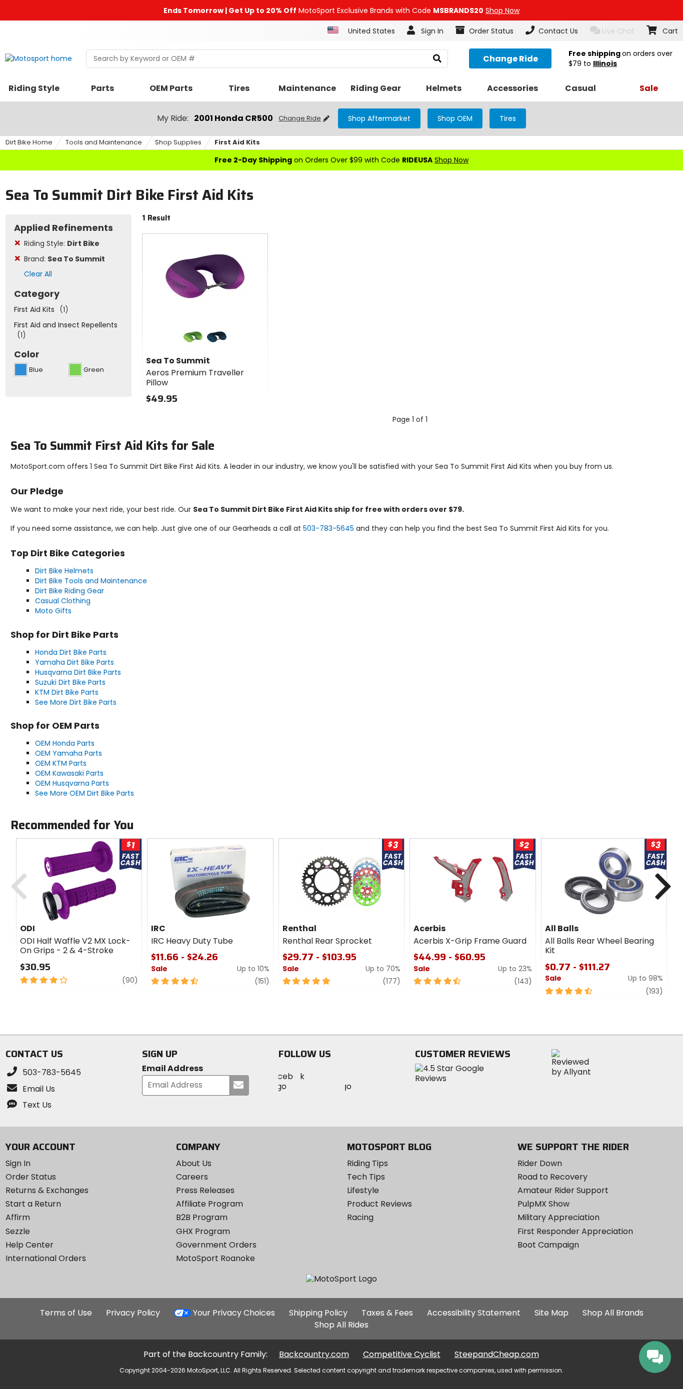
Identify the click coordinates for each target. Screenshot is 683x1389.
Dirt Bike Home (29, 142)
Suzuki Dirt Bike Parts (70, 682)
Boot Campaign (548, 1245)
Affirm (18, 1217)
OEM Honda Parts (64, 743)
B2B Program (202, 1217)
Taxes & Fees (387, 1313)
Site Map (551, 1313)
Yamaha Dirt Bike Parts (74, 662)
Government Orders (216, 1245)
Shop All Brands (613, 1313)
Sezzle (18, 1231)
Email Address (172, 1069)
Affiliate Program (209, 1204)
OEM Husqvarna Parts (72, 783)
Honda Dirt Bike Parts (70, 652)
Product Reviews (379, 1204)
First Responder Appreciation (575, 1231)
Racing (360, 1217)
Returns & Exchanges (47, 1190)
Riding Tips (367, 1163)
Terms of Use (66, 1313)
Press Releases (205, 1190)
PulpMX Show (544, 1204)
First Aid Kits (237, 142)
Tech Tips (366, 1177)
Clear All (38, 274)
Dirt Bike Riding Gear (69, 591)
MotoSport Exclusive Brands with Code (342, 10)
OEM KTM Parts (60, 763)
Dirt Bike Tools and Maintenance (91, 581)
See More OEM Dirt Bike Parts (84, 793)
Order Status (31, 1177)
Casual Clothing (62, 601)
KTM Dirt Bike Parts (66, 692)
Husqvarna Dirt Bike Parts (78, 672)
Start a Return (33, 1204)
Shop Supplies (178, 142)
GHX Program (203, 1231)
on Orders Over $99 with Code (341, 160)
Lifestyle (363, 1190)
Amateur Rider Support (563, 1190)
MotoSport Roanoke (215, 1258)
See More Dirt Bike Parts (75, 702)
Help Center (30, 1245)
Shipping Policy (318, 1313)
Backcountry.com (314, 1354)
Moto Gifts (53, 611)
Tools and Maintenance (104, 142)
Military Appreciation (559, 1217)
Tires (508, 118)
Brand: (64, 259)
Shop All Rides (341, 1325)
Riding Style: (62, 243)
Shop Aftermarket (379, 118)
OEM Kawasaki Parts (69, 773)
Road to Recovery (553, 1177)
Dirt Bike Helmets (64, 571)
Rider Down (540, 1163)
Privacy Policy (133, 1313)
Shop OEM (455, 118)
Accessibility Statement (473, 1313)
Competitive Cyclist (401, 1354)
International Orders (46, 1258)
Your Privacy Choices (234, 1313)
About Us (194, 1163)
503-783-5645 (328, 528)
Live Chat (618, 31)
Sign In (18, 1163)
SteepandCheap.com (496, 1354)
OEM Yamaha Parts (68, 753)
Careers (192, 1177)
